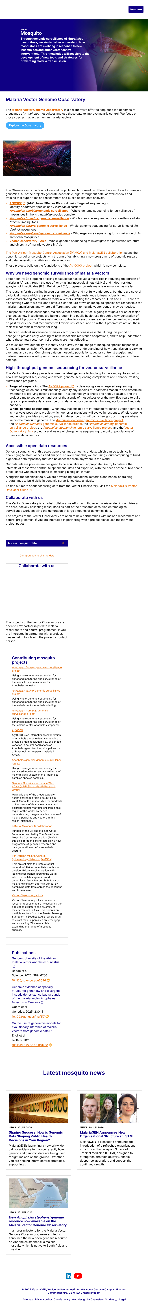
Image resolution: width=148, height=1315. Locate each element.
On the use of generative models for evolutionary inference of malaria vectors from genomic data (36, 1027)
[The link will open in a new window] (68, 1276)
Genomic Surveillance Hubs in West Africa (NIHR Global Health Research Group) (33, 786)
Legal (122, 1299)
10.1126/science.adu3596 (29, 980)
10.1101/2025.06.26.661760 (30, 1045)
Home (24, 29)
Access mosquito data (22, 543)
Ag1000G (17, 730)
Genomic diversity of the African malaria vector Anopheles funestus (35, 960)
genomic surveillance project (89, 420)
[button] (136, 9)
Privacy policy (43, 1299)
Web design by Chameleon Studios (93, 1299)
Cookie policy (62, 1299)
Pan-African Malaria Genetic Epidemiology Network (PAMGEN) (32, 857)
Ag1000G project (80, 265)
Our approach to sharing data (37, 555)
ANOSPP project (59, 386)
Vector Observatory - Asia (28, 241)
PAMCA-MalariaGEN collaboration (32, 826)
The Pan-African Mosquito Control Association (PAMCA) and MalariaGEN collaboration (64, 252)
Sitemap (28, 1299)
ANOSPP (16, 203)
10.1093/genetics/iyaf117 (28, 1016)
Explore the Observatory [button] (25, 125)
